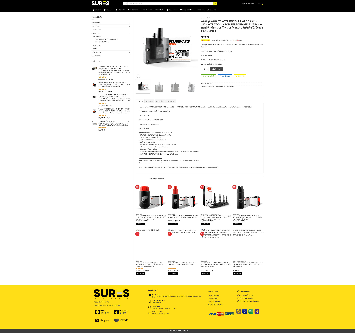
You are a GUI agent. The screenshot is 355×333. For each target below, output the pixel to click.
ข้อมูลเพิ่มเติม (149, 101)
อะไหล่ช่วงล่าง (96, 52)
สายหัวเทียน (96, 45)
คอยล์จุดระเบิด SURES (101, 42)
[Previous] (139, 47)
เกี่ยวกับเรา (200, 10)
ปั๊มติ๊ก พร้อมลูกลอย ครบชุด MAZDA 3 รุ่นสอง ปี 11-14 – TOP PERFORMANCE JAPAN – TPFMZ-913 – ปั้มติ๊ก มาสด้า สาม (248, 264)
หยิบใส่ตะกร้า (217, 69)
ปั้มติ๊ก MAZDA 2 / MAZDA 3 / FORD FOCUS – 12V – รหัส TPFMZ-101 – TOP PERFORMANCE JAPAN (183, 216)
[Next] (194, 47)
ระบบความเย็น (96, 22)
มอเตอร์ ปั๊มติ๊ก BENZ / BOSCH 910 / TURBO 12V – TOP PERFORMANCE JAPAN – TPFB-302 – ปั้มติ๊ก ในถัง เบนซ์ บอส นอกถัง (215, 264)
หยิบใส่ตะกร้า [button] (140, 223)
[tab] (140, 101)
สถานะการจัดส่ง (188, 10)
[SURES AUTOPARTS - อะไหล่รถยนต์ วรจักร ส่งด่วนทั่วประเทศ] (106, 4)
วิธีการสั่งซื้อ (159, 10)
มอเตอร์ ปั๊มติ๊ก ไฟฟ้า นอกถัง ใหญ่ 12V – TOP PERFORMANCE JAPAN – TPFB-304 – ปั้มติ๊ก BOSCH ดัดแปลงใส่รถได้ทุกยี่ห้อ (149, 264)
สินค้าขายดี (134, 10)
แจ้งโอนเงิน (173, 10)
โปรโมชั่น (121, 10)
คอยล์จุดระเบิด (97, 36)
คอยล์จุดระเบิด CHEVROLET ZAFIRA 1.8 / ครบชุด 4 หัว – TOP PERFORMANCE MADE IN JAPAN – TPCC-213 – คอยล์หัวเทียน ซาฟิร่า (216, 217)
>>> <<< (235, 40)
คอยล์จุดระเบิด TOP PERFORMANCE (106, 39)
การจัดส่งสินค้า (171, 101)
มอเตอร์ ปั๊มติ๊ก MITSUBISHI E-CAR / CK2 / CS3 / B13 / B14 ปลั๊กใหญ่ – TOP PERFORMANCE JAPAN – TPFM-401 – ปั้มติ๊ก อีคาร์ (248, 217)
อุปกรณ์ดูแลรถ (96, 26)
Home (203, 17)
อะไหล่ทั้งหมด (96, 56)
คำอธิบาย (140, 101)
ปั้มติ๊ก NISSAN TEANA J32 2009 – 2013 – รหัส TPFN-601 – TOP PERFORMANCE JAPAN (181, 263)
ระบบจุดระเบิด (96, 33)
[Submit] (215, 3)
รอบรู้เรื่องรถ (147, 10)
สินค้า (108, 10)
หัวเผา (95, 48)
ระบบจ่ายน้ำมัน (96, 30)
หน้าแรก (98, 10)
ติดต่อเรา (213, 10)
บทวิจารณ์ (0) (159, 101)
